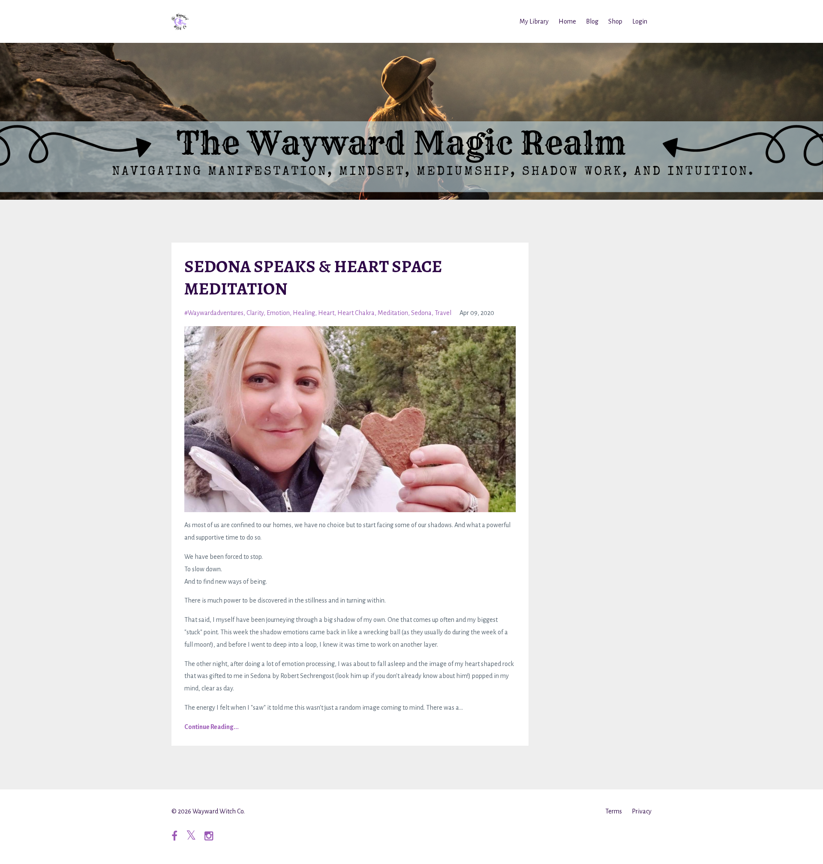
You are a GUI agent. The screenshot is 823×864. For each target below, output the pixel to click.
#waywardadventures (213, 312)
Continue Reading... (211, 726)
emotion (278, 312)
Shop (615, 21)
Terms (613, 811)
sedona (421, 312)
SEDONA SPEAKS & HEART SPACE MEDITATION (313, 277)
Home (567, 21)
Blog (592, 21)
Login (639, 21)
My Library (534, 21)
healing (304, 312)
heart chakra (356, 312)
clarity (255, 312)
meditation (393, 312)
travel (443, 312)
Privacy (642, 811)
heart (326, 312)
